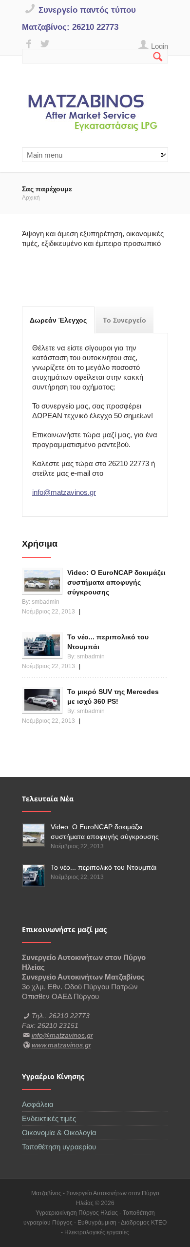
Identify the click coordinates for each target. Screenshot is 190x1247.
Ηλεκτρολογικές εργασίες (96, 1232)
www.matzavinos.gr (61, 1045)
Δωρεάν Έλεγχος (62, 320)
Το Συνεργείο (124, 320)
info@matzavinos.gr (64, 492)
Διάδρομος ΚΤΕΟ (144, 1222)
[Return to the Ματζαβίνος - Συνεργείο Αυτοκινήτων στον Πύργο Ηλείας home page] (95, 114)
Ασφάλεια (38, 1104)
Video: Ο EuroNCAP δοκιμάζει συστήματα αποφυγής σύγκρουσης (116, 582)
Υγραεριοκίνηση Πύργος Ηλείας (77, 1212)
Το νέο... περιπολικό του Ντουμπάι (103, 867)
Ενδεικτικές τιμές (49, 1118)
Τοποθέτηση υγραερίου (59, 1147)
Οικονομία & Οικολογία (59, 1132)
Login (159, 46)
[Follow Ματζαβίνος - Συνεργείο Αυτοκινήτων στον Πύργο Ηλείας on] (30, 44)
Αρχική (31, 197)
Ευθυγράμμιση (97, 1222)
